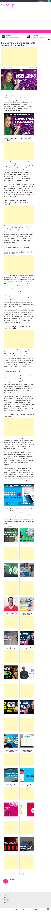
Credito (10, 67)
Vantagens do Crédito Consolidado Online (39, 37)
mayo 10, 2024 (4, 67)
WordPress (19, 910)
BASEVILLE (7, 5)
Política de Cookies (7, 902)
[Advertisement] (25, 19)
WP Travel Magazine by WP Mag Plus (32, 910)
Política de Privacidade (6, 898)
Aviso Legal (5, 900)
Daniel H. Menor (15, 880)
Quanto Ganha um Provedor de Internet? (14, 37)
